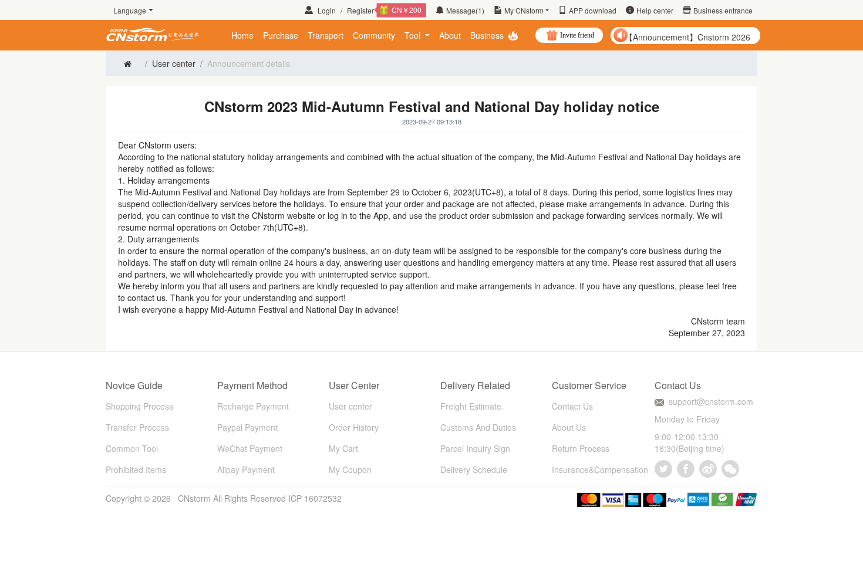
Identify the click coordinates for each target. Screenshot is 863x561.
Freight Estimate (470, 406)
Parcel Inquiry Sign (475, 448)
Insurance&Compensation (600, 469)
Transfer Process (137, 427)
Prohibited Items (136, 469)
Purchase (280, 35)
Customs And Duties (478, 427)
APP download (592, 10)
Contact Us (572, 406)
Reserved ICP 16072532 (296, 498)
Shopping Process (139, 406)
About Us (569, 427)
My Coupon (350, 469)
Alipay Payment (246, 469)
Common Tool (132, 448)
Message (465, 10)
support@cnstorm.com (711, 401)
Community (374, 35)
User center (173, 63)
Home (242, 35)
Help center (654, 10)
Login (327, 10)
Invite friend (577, 35)
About (450, 35)
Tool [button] (413, 35)
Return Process (580, 448)
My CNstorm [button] (524, 10)
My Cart (343, 448)
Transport (325, 35)
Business (487, 35)
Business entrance (723, 10)
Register (384, 10)
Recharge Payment (253, 406)
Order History (354, 427)
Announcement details (248, 63)
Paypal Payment (247, 427)
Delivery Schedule (473, 469)
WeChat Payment (249, 448)
